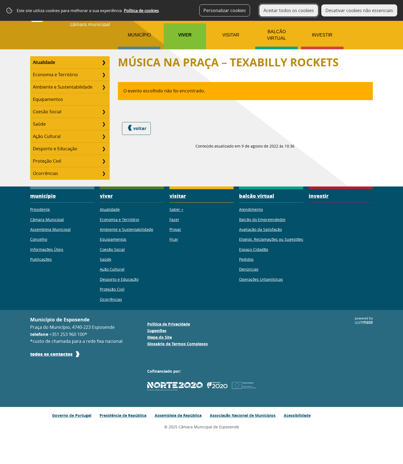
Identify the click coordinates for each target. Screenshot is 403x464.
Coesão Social (47, 112)
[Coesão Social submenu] (104, 112)
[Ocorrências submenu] (104, 173)
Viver (185, 35)
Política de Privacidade (168, 324)
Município (139, 35)
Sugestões (156, 330)
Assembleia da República (178, 415)
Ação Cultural (47, 136)
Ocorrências (45, 173)
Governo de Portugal (71, 415)
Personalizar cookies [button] (224, 10)
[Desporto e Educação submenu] (104, 149)
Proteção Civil (47, 161)
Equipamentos (48, 99)
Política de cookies (141, 10)
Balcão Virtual (276, 35)
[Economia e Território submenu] (104, 75)
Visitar (230, 35)
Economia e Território (55, 75)
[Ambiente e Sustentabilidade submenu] (104, 87)
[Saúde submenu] (104, 124)
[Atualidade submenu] (104, 62)
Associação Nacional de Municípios (243, 415)
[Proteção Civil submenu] (104, 161)
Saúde (39, 124)
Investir (322, 35)
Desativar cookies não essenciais (359, 10)
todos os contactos (51, 354)
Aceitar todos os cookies (288, 10)
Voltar (139, 128)
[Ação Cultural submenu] (104, 136)
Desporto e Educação (55, 149)
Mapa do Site (159, 337)
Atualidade (44, 62)
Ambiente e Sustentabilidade (62, 87)
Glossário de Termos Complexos (177, 344)
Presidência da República (123, 415)
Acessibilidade (297, 415)
